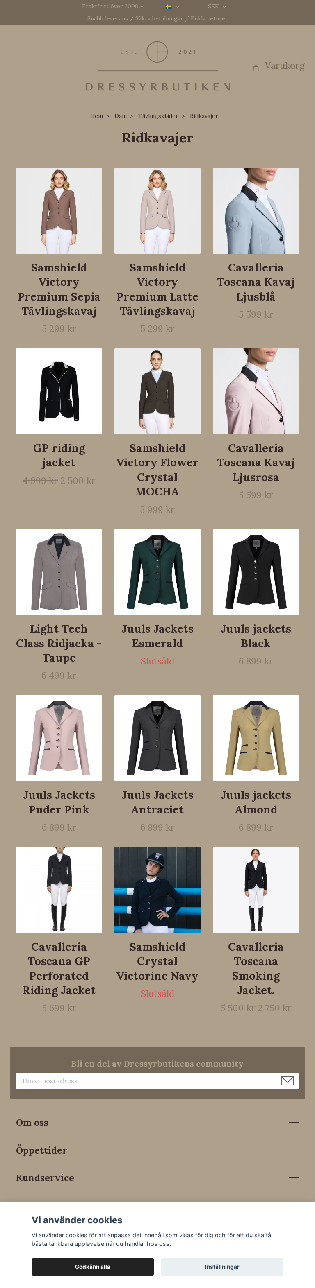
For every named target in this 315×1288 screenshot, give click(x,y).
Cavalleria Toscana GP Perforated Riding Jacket (59, 968)
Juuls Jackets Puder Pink (59, 802)
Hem (96, 116)
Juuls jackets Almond (256, 802)
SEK (214, 6)
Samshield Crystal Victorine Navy (157, 961)
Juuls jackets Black (256, 635)
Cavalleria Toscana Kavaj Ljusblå (256, 281)
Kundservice (45, 1178)
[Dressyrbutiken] (157, 66)
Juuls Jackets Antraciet (157, 802)
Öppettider (41, 1150)
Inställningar (222, 1266)
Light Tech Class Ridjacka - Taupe (59, 642)
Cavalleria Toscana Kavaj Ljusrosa (256, 462)
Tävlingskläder (158, 116)
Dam (120, 116)
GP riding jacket (59, 455)
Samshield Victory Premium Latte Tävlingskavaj (157, 289)
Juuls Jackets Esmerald (157, 635)
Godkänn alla (92, 1266)
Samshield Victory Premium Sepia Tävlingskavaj (59, 289)
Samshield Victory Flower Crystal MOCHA (157, 469)
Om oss (32, 1122)
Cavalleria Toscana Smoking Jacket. (256, 968)
